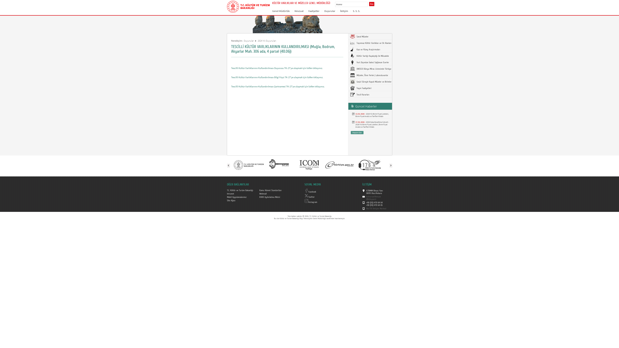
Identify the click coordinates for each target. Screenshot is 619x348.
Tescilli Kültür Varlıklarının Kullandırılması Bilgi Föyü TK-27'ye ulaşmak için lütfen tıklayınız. (277, 77)
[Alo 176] (370, 164)
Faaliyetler (313, 11)
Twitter (311, 197)
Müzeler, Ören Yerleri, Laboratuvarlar (372, 75)
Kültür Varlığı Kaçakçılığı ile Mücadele (372, 56)
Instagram (312, 202)
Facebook (312, 192)
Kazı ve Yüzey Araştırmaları (368, 49)
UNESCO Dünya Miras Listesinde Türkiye (373, 69)
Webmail (263, 194)
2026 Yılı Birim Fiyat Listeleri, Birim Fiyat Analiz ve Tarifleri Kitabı (372, 115)
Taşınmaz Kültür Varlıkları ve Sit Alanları (373, 43)
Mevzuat (299, 11)
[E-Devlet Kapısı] (339, 164)
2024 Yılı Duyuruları (267, 40)
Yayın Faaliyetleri (363, 88)
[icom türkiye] (309, 164)
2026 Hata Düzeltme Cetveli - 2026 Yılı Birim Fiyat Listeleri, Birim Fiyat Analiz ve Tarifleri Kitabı (372, 124)
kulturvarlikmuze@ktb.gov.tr (373, 198)
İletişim (344, 11)
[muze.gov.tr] (279, 164)
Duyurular (329, 11)
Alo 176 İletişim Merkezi (376, 208)
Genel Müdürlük (281, 11)
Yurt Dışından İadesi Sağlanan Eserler (372, 62)
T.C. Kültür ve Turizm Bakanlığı (240, 190)
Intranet (230, 194)
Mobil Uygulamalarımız (236, 197)
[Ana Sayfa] (248, 6)
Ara (371, 4)
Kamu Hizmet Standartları (270, 190)
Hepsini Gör (357, 132)
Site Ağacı (231, 200)
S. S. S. (356, 11)
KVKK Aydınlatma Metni (269, 197)
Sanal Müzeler (362, 36)
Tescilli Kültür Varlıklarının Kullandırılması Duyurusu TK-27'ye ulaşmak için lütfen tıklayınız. (277, 68)
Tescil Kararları (362, 94)
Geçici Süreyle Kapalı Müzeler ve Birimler (374, 82)
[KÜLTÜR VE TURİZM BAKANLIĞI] (249, 164)
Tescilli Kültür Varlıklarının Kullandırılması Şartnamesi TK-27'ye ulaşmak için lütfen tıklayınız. (278, 86)
